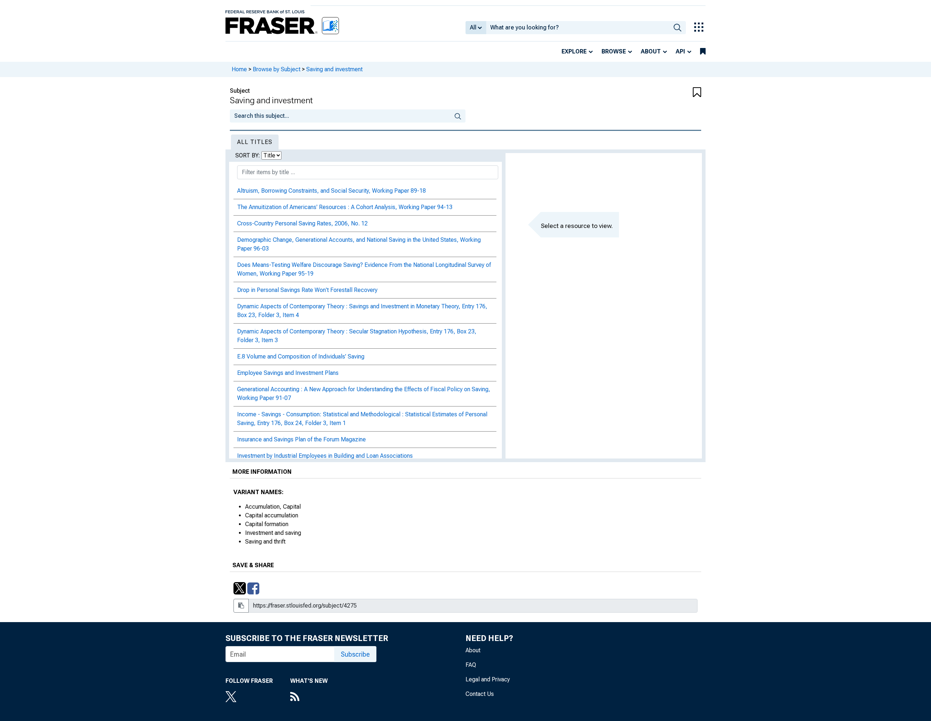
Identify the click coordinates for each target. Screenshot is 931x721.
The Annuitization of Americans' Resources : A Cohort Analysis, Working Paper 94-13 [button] (344, 207)
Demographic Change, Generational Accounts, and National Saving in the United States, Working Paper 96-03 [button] (359, 244)
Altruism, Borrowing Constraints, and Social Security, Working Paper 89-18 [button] (331, 190)
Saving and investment (334, 69)
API (680, 51)
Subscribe (355, 654)
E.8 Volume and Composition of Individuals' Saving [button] (300, 356)
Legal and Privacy (488, 679)
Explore (574, 51)
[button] (662, 93)
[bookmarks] (703, 51)
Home (239, 69)
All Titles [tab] (254, 142)
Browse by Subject (276, 69)
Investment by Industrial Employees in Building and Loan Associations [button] (325, 455)
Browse (614, 51)
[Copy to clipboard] (241, 606)
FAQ (471, 664)
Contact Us (480, 693)
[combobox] (578, 27)
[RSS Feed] (309, 697)
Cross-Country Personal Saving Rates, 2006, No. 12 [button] (302, 223)
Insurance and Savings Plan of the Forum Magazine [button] (301, 439)
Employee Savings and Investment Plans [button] (288, 372)
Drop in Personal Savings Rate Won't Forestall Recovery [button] (307, 290)
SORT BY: (248, 155)
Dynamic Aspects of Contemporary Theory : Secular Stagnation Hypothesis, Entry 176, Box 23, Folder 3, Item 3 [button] (356, 336)
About (651, 51)
